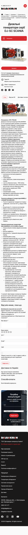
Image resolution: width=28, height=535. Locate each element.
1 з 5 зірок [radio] (2, 332)
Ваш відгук (4, 320)
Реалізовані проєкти (7, 452)
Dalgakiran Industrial (6, 511)
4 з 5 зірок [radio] (9, 332)
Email (3, 341)
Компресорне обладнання (8, 476)
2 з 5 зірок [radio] (4, 332)
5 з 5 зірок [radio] (11, 332)
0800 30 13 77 (7, 5)
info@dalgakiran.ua (6, 508)
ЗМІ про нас (4, 458)
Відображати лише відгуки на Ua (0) (11, 309)
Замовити (14, 68)
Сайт (2, 347)
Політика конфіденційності (8, 468)
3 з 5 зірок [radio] (6, 332)
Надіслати (14, 415)
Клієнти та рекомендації (8, 455)
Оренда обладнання (7, 489)
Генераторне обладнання (8, 479)
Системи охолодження (7, 482)
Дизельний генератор (7, 156)
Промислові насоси (6, 486)
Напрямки (8, 73)
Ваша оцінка (4, 330)
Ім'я (2, 335)
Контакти (4, 497)
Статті (3, 462)
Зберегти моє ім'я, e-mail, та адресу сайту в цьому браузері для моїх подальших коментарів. (13, 357)
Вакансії (3, 465)
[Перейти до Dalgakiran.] (2, 14)
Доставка (3, 492)
